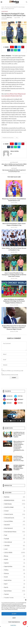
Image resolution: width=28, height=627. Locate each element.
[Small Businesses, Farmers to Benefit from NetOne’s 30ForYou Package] (7, 459)
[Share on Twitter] (19, 47)
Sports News (14, 591)
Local (14, 549)
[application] (14, 416)
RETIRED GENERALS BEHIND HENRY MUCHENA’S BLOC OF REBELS (19, 467)
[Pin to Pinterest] (22, 47)
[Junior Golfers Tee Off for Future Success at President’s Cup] (14, 238)
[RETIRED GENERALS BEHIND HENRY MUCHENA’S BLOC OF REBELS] (7, 468)
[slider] (13, 420)
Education (14, 524)
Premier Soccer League (8, 137)
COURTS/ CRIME (14, 507)
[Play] (5, 421)
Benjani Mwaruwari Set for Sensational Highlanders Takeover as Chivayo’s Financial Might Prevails (14, 327)
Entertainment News (14, 531)
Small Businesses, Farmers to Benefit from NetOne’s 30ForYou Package (19, 458)
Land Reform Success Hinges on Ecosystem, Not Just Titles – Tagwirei (19, 434)
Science (14, 573)
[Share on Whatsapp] (15, 50)
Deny (14, 618)
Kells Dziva (9, 17)
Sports (14, 587)
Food (14, 535)
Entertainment (14, 528)
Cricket (14, 511)
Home (2, 7)
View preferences (14, 622)
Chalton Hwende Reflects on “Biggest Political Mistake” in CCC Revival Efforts (19, 476)
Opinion (14, 563)
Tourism (14, 594)
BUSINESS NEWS (14, 500)
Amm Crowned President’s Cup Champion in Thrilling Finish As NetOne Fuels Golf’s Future (14, 274)
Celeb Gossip (14, 504)
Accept (14, 613)
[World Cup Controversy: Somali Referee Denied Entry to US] (14, 188)
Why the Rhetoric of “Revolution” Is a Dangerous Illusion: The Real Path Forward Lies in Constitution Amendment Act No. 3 (19, 446)
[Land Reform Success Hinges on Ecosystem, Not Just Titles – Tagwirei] (7, 435)
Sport (14, 584)
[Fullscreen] (23, 421)
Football (14, 538)
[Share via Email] (18, 50)
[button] (26, 600)
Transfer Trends (14, 597)
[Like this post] (12, 47)
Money (14, 556)
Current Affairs (14, 521)
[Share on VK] (12, 50)
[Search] (26, 2)
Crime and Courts (14, 517)
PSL (17, 137)
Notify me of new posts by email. (9, 374)
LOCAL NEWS (14, 552)
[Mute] (20, 421)
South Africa (14, 580)
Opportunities (14, 566)
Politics (14, 570)
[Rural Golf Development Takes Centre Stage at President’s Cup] (14, 213)
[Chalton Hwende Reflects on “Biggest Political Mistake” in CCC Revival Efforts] (7, 477)
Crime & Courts (14, 514)
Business (14, 497)
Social (14, 577)
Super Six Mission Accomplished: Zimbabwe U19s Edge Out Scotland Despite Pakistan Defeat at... (14, 301)
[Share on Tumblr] (8, 50)
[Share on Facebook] (15, 47)
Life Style (14, 545)
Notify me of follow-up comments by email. (12, 370)
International (14, 542)
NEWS (14, 559)
